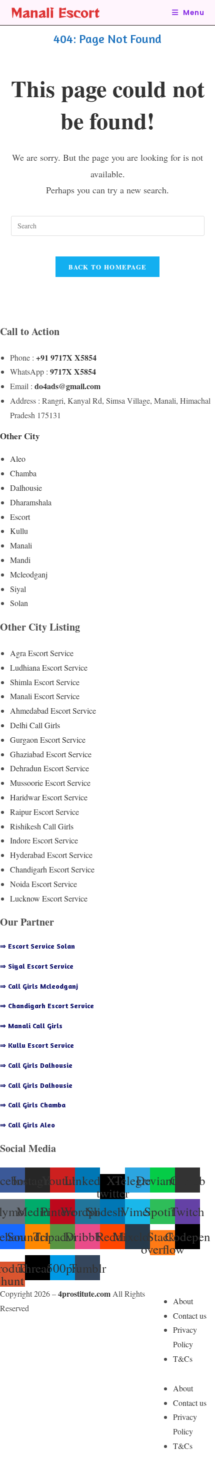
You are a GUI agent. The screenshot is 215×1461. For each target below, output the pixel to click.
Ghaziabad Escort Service (51, 754)
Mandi (20, 559)
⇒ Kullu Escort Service (37, 1045)
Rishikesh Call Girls (42, 826)
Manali (21, 545)
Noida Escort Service (43, 884)
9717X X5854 (73, 371)
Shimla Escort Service (45, 682)
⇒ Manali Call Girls (31, 1025)
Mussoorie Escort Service (50, 782)
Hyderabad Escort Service (51, 854)
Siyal (18, 588)
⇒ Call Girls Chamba (33, 1104)
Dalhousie (26, 487)
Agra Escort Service (42, 653)
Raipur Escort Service (44, 811)
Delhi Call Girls (35, 725)
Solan (19, 603)
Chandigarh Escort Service (52, 869)
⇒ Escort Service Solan (37, 946)
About (183, 1301)
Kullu (19, 530)
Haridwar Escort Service (49, 797)
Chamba (23, 473)
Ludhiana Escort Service (49, 667)
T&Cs (182, 1358)
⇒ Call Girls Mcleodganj (39, 986)
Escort (20, 516)
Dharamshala (31, 502)
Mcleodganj (29, 574)
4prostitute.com (84, 1293)
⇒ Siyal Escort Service (37, 966)
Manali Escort (55, 12)
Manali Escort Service (45, 696)
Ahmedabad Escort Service (53, 710)
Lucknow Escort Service (49, 898)
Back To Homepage (107, 266)
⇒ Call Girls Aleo (27, 1124)
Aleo (18, 458)
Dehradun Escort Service (49, 768)
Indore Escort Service (44, 840)
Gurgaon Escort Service (48, 739)
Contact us (189, 1315)
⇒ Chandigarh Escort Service (47, 1005)
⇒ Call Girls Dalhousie (36, 1065)
